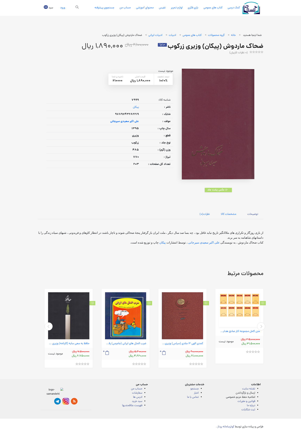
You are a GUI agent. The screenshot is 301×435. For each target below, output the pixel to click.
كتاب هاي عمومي (212, 8)
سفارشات (137, 393)
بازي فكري (193, 8)
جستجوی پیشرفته (104, 8)
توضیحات (252, 214)
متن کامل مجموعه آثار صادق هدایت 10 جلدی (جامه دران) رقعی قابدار (239, 331)
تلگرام (57, 401)
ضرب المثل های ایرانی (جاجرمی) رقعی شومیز (125, 343)
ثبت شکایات (248, 410)
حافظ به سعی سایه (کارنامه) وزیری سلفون (68, 343)
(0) (205, 214)
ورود (62, 8)
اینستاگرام (66, 401)
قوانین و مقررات (246, 401)
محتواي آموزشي (145, 8)
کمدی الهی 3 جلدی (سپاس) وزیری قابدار (182, 343)
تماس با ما (193, 397)
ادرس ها (137, 397)
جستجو (194, 389)
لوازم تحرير (177, 8)
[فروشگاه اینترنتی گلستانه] (251, 8)
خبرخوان (74, 401)
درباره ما (251, 405)
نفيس (162, 8)
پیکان (136, 107)
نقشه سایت (248, 389)
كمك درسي (234, 8)
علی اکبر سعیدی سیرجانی (204, 242)
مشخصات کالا (228, 214)
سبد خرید (137, 401)
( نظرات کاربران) (238, 53)
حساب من (125, 8)
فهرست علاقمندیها (132, 405)
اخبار (196, 393)
